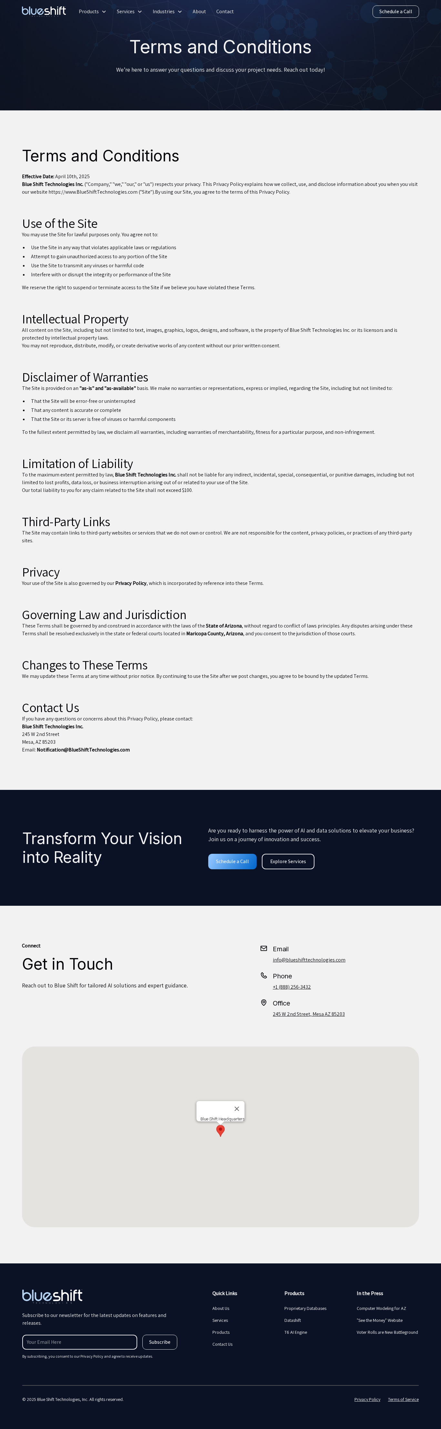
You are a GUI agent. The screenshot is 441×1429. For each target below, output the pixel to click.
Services (126, 11)
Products (89, 11)
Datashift (292, 1320)
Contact (225, 11)
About (199, 11)
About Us (220, 1308)
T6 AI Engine (295, 1332)
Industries (164, 11)
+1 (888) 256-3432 (292, 987)
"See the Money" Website (380, 1320)
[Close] (237, 1109)
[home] (44, 11)
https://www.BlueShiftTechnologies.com (93, 192)
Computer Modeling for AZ (381, 1308)
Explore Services (288, 861)
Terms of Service (403, 1399)
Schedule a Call (395, 11)
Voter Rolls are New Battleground (387, 1332)
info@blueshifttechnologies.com (309, 959)
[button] (93, 11)
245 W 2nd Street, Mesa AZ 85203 (309, 1014)
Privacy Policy (367, 1399)
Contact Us (222, 1344)
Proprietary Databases (305, 1308)
